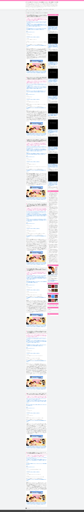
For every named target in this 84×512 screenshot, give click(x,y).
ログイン (49, 315)
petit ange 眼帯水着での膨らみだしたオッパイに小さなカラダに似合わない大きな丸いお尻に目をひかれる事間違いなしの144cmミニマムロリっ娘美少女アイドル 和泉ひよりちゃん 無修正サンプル (36, 16)
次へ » (29, 508)
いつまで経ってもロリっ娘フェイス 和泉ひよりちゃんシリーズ (35, 201)
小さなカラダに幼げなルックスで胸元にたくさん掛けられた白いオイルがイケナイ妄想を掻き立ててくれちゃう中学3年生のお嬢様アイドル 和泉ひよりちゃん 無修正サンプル (36, 332)
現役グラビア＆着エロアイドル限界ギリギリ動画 (48, 9)
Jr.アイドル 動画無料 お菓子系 (39, 9)
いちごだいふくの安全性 (31, 9)
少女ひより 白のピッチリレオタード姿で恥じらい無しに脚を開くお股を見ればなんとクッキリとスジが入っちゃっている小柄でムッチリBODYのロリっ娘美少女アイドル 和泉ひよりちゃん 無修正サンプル (37, 78)
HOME (27, 9)
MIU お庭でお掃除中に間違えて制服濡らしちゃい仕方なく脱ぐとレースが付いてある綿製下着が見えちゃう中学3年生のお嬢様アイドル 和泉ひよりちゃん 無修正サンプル (37, 270)
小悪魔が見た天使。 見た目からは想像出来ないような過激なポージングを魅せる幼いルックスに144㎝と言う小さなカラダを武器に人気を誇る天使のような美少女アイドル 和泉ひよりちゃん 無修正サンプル (37, 140)
